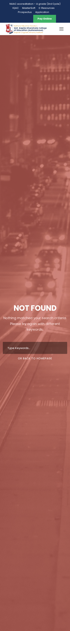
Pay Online (45, 18)
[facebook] (15, 18)
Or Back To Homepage (35, 358)
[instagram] (28, 18)
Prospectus (25, 12)
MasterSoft (28, 8)
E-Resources (47, 8)
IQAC (16, 8)
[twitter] (21, 18)
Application (42, 12)
